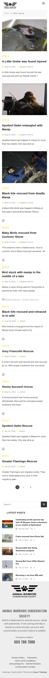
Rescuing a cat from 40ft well (29, 575)
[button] (44, 3)
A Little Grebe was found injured (24, 61)
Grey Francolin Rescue (18, 351)
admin (23, 321)
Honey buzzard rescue (17, 386)
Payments (32, 657)
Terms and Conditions (25, 660)
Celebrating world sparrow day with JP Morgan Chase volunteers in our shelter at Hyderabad (31, 522)
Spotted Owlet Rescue (17, 425)
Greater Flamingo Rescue (19, 461)
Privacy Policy (18, 657)
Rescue (5, 56)
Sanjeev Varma (26, 66)
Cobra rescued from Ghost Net (30, 536)
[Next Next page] (31, 487)
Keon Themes (40, 672)
